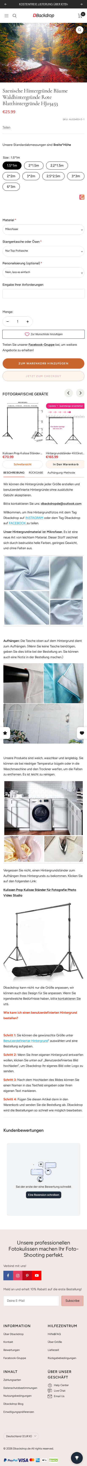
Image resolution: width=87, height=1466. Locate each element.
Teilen (6, 127)
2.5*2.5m (53, 176)
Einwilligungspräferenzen (18, 1411)
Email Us (59, 1396)
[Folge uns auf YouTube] (36, 1275)
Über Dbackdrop (13, 1334)
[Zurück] (6, 76)
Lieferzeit (53, 1350)
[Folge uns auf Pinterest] (27, 1275)
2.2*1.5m (57, 165)
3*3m (76, 176)
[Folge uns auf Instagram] (17, 1275)
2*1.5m (34, 165)
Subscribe (72, 1301)
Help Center (61, 1385)
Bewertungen (11, 1350)
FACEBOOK (17, 523)
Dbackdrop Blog (13, 1403)
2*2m (11, 176)
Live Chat (59, 1390)
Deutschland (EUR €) (19, 1436)
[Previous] (68, 393)
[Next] (80, 393)
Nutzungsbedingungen (17, 1395)
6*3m (11, 187)
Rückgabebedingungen (62, 1358)
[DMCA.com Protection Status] (53, 1460)
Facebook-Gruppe (14, 1358)
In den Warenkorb (66, 464)
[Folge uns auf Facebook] (8, 1275)
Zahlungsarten (12, 1379)
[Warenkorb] (80, 16)
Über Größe (55, 1341)
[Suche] (14, 16)
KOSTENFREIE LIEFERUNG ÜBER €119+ (43, 4)
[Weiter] (80, 76)
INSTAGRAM (34, 518)
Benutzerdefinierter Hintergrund (25, 1041)
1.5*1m (12, 165)
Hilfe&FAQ (54, 1334)
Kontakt (8, 1341)
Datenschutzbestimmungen (20, 1387)
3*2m (31, 176)
